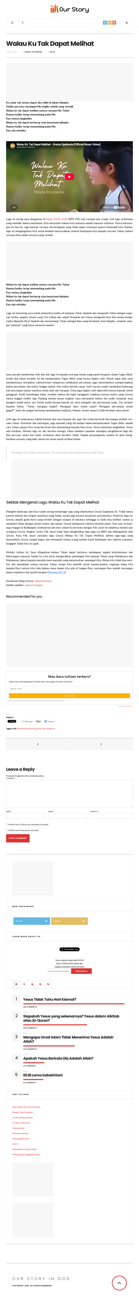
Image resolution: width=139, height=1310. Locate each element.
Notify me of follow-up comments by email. (28, 824)
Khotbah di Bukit (20, 1133)
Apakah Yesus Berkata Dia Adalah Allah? (58, 1058)
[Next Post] (101, 744)
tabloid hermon (43, 580)
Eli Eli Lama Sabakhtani (42, 1075)
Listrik (15, 1144)
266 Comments (30, 1007)
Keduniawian (18, 1128)
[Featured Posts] (24, 984)
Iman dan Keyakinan (46, 728)
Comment (11, 778)
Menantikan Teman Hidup (24, 1149)
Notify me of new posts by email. (23, 830)
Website (94, 811)
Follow (18, 921)
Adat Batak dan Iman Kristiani (26, 1107)
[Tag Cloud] (48, 984)
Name (8, 811)
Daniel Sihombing (33, 52)
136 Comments (30, 1049)
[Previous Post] (38, 744)
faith (52, 52)
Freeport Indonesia (21, 1122)
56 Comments (29, 1066)
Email (50, 811)
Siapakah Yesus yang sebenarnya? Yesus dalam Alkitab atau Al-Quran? (71, 1018)
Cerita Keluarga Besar (22, 1117)
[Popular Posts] (16, 984)
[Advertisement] (69, 82)
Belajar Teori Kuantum (22, 1112)
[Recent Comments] (40, 984)
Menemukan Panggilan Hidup (26, 1154)
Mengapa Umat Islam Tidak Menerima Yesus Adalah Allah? (68, 1039)
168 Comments (30, 1028)
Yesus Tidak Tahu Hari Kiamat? (49, 999)
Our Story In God (41, 1279)
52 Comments (29, 1082)
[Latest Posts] (32, 984)
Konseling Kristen (20, 1138)
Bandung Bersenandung (27, 728)
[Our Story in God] (69, 8)
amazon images (33, 585)
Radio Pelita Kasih (57, 219)
